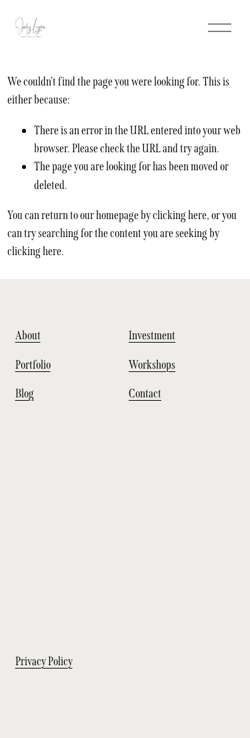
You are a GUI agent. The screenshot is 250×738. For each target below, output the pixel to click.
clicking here (180, 215)
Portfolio (33, 364)
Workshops (152, 364)
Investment (152, 335)
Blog (24, 393)
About (28, 335)
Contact (145, 393)
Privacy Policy (44, 661)
